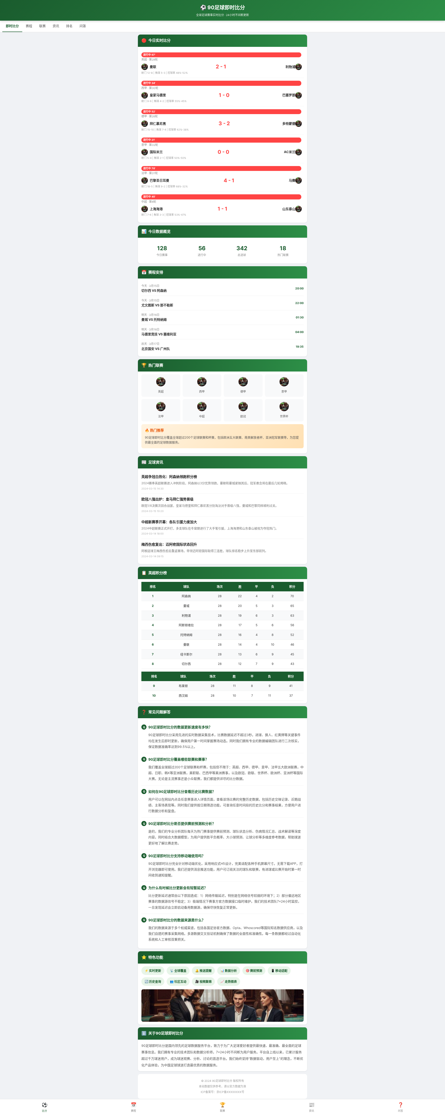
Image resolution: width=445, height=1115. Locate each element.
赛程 (29, 26)
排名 (69, 26)
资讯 (56, 26)
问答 (82, 26)
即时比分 (12, 26)
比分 (45, 1107)
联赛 (42, 26)
